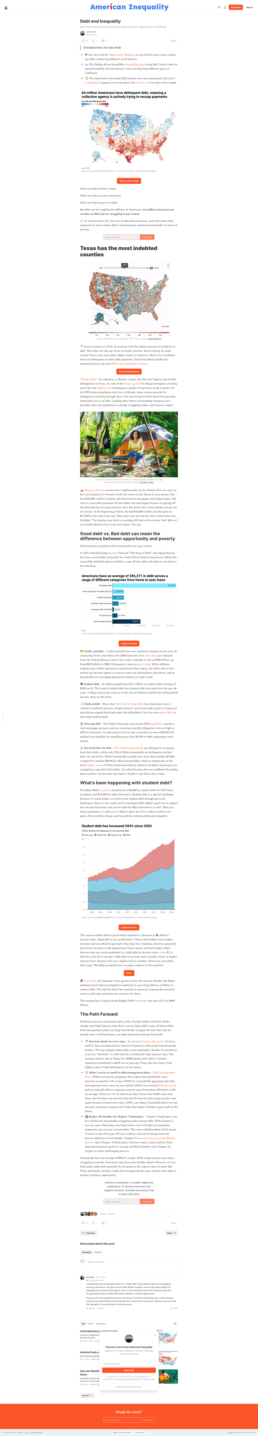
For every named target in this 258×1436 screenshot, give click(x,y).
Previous (90, 1233)
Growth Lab (143, 83)
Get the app (139, 1432)
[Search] (219, 7)
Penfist (89, 1277)
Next (169, 1233)
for (102, 812)
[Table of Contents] (3, 718)
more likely (166, 713)
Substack (230, 1432)
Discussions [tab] (101, 1323)
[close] (155, 1335)
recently (105, 790)
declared (113, 553)
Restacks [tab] (98, 1252)
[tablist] (91, 1252)
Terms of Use (142, 1376)
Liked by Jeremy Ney (96, 1280)
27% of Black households (128, 748)
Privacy (20, 1432)
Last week (90, 981)
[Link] (76, 251)
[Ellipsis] (176, 1277)
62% (113, 1094)
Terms (26, 1432)
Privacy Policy (149, 1379)
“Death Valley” (89, 379)
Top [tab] (83, 1323)
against (114, 812)
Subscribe (236, 7)
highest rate (104, 388)
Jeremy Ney (91, 32)
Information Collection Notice (128, 1379)
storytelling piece (135, 64)
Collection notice (36, 1432)
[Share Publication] (225, 7)
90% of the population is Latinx (129, 364)
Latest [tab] (90, 1323)
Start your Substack (124, 1432)
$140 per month (167, 1085)
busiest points (132, 384)
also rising (144, 664)
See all (85, 1395)
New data (151, 656)
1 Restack (111, 1214)
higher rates (94, 765)
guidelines (158, 724)
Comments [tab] (86, 1252)
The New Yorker (146, 482)
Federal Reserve (154, 338)
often (163, 952)
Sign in (249, 7)
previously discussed (151, 1041)
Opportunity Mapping (122, 55)
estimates (142, 1001)
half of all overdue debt (129, 704)
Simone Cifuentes (94, 490)
